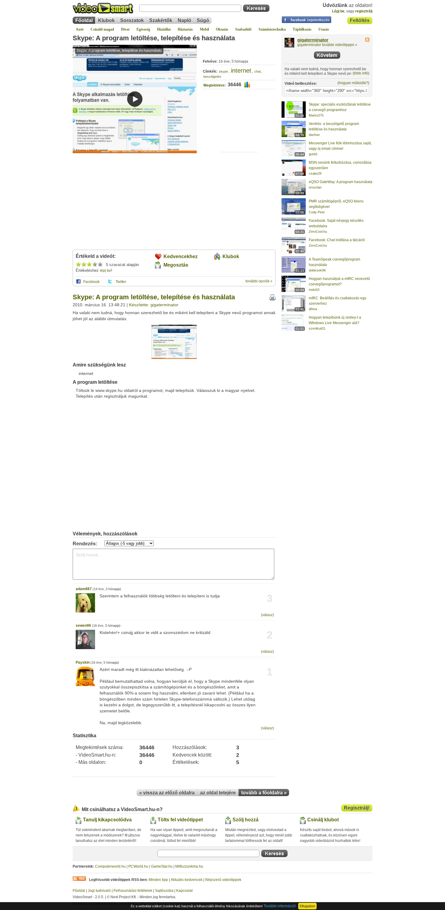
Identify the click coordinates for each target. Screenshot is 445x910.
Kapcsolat (184, 891)
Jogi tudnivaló (99, 891)
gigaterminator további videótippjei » (327, 45)
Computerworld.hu (110, 866)
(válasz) (267, 615)
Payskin (83, 662)
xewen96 (83, 625)
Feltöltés (360, 20)
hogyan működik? (353, 83)
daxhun (314, 134)
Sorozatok (132, 20)
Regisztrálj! (357, 807)
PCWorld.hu (138, 866)
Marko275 (316, 115)
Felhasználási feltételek (133, 891)
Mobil (204, 29)
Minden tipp (158, 880)
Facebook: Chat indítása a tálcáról (337, 240)
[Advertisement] (239, 133)
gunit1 (313, 154)
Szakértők (160, 20)
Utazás (323, 29)
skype (223, 71)
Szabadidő (243, 29)
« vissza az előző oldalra (167, 792)
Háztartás (185, 29)
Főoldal (84, 20)
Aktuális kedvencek (187, 880)
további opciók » (259, 281)
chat (257, 71)
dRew (313, 309)
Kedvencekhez (180, 256)
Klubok (106, 20)
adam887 (84, 589)
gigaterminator (312, 40)
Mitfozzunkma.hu (189, 866)
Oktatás (222, 29)
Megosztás (175, 265)
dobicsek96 (317, 270)
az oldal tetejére (218, 792)
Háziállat (164, 29)
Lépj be (338, 11)
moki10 (314, 289)
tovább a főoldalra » (264, 792)
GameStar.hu (162, 866)
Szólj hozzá (245, 819)
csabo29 (315, 173)
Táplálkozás (302, 29)
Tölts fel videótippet (180, 819)
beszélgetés (212, 76)
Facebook (91, 282)
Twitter (121, 282)
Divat (125, 29)
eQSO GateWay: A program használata (340, 182)
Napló (184, 20)
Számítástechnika (272, 29)
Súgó (203, 20)
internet (241, 70)
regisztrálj (363, 11)
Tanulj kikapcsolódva (107, 819)
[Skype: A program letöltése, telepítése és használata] (174, 358)
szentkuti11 (317, 328)
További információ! (280, 906)
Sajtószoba (164, 891)
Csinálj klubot (323, 819)
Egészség (143, 29)
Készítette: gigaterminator (153, 304)
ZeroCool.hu (318, 231)
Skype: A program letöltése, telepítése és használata (154, 38)
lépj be (105, 270)
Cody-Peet (317, 212)
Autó (80, 29)
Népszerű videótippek (223, 880)
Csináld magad (102, 29)
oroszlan (315, 187)
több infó (361, 73)
